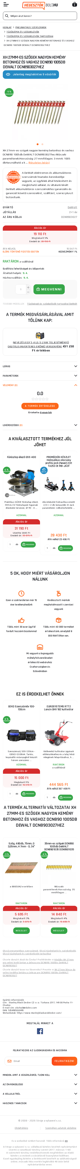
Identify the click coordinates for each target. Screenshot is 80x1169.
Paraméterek (11, 376)
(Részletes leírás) (39, 162)
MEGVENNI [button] (30, 544)
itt (66, 1141)
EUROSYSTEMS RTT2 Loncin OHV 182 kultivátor (58, 708)
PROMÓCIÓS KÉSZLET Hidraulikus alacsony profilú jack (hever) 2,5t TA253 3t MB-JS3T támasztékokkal (58, 462)
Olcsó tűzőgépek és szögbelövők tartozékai (27, 953)
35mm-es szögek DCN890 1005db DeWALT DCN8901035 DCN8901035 (59, 846)
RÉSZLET (21, 931)
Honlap (7, 27)
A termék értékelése (40, 406)
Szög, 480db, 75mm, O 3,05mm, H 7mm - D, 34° (21, 845)
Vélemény (10, 385)
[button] (28, 545)
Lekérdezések (13, 425)
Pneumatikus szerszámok (31, 27)
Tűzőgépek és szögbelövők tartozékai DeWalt (52, 304)
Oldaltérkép (21, 1128)
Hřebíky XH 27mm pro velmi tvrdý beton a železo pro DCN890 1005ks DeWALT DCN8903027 (38, 962)
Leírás (6, 366)
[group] (21, 503)
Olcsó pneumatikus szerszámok (20, 950)
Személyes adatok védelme (60, 1128)
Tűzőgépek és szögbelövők (23, 32)
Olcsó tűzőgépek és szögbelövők (57, 950)
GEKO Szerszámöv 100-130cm (21, 708)
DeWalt (72, 207)
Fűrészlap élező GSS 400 (21, 457)
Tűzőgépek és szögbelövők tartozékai (30, 36)
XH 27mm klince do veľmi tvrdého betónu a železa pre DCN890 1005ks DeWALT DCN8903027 (39, 972)
